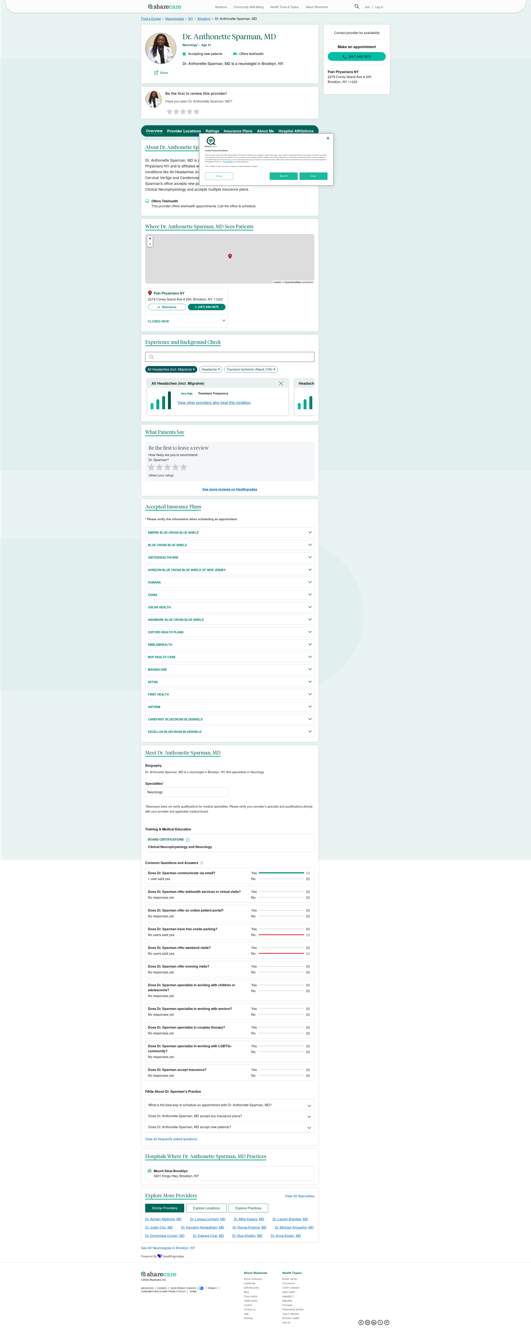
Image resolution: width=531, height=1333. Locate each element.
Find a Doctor (151, 18)
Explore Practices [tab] (248, 1208)
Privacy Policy (228, 162)
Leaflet (277, 282)
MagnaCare (157, 669)
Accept (313, 176)
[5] (196, 110)
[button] (200, 862)
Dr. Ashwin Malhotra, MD (163, 1219)
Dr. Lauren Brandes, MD (290, 1219)
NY (190, 18)
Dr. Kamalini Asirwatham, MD (202, 1227)
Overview (154, 130)
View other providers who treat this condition (214, 402)
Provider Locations (184, 131)
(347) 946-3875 (208, 307)
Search (357, 6)
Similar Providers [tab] (164, 1208)
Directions (169, 307)
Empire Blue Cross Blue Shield (173, 532)
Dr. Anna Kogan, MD (286, 1235)
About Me (265, 131)
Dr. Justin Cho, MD (159, 1227)
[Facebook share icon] (361, 1323)
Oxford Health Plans (165, 632)
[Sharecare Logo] (165, 6)
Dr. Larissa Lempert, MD (207, 1219)
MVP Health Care (161, 657)
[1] (168, 110)
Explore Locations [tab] (206, 1208)
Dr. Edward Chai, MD (208, 1235)
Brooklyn (204, 18)
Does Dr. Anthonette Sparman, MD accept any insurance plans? (195, 1115)
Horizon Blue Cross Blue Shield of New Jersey (187, 570)
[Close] (327, 138)
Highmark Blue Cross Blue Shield (176, 620)
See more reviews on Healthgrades (229, 489)
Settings (219, 176)
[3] (182, 110)
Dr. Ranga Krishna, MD (250, 1227)
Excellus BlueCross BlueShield (174, 732)
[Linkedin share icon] (374, 1323)
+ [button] (150, 238)
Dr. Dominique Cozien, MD (165, 1235)
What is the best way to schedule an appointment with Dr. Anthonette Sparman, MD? (210, 1104)
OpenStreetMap (293, 282)
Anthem (154, 707)
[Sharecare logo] (186, 1274)
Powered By (149, 1256)
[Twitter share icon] (380, 1323)
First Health (158, 694)
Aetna (153, 682)
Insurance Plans (238, 131)
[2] (175, 110)
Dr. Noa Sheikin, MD (247, 1235)
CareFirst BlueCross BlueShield (175, 719)
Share (164, 73)
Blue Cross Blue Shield (167, 545)
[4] (189, 110)
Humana (154, 582)
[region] (266, 159)
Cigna (152, 595)
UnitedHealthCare (163, 557)
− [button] (150, 244)
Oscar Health (159, 607)
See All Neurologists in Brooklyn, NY (168, 1247)
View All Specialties (299, 1196)
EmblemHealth (160, 644)
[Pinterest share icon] (387, 1323)
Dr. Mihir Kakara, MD (249, 1219)
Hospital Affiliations (296, 131)
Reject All (283, 176)
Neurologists (174, 18)
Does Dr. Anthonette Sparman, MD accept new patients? (189, 1126)
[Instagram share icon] (367, 1323)
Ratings (212, 131)
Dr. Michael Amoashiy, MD (294, 1227)
